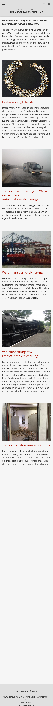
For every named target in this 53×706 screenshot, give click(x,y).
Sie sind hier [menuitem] (22, 9)
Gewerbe (32, 9)
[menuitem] (31, 9)
